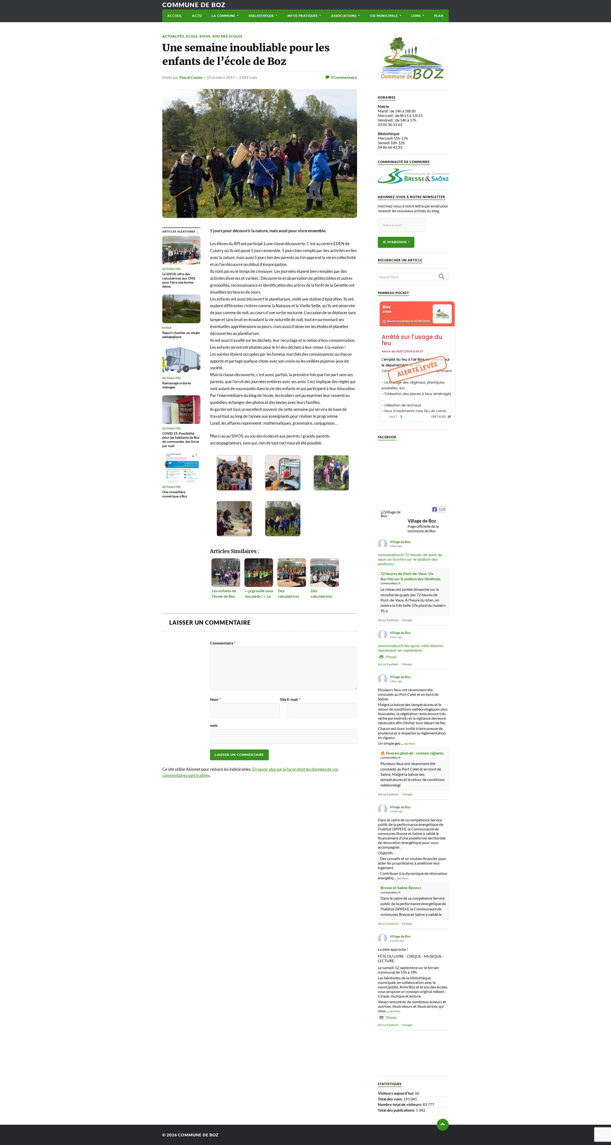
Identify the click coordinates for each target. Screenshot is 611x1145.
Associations (344, 16)
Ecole (192, 36)
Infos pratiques (302, 16)
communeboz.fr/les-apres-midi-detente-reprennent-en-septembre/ (411, 647)
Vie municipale (384, 16)
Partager (407, 620)
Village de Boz (400, 542)
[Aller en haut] (443, 1125)
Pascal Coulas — (193, 77)
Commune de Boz (194, 4)
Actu (197, 16)
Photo (391, 656)
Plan (438, 16)
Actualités (173, 36)
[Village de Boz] (392, 514)
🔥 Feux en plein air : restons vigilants (412, 753)
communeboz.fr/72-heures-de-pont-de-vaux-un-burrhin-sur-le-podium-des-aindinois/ (410, 559)
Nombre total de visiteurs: (400, 1104)
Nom (215, 699)
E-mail (293, 699)
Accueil (174, 16)
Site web (248, 712)
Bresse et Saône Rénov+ (400, 887)
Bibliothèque (261, 16)
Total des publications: (397, 1110)
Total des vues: (390, 1099)
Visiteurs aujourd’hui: (396, 1093)
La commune (223, 16)
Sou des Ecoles (227, 36)
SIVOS (205, 36)
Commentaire (222, 643)
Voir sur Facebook (388, 620)
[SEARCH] (441, 276)
